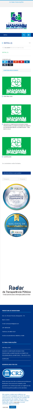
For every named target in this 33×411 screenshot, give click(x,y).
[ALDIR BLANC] (16, 146)
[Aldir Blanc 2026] (16, 86)
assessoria (14, 383)
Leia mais (16, 402)
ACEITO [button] (12, 407)
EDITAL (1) (5, 52)
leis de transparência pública (10, 388)
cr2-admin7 (7, 47)
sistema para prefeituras (24, 381)
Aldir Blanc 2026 (7, 96)
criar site (13, 381)
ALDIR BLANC (7, 157)
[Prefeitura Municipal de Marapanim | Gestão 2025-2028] (16, 20)
